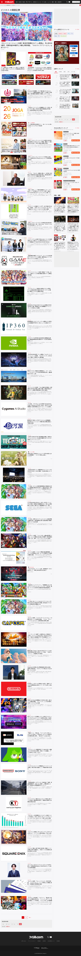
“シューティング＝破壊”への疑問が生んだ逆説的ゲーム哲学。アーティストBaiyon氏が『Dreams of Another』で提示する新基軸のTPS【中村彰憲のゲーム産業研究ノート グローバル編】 (40, 636)
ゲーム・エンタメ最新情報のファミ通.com (8, 5)
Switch (23, 2)
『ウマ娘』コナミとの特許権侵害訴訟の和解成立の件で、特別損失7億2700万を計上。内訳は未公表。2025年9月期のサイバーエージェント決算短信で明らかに (40, 487)
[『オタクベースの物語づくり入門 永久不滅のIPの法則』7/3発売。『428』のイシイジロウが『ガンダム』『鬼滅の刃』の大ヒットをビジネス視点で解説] (14, 211)
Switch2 (20, 2)
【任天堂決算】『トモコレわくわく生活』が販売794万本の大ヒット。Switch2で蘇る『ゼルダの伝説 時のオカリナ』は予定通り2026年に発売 (39, 69)
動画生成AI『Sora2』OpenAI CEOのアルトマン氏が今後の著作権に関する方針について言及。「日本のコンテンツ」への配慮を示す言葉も (40, 652)
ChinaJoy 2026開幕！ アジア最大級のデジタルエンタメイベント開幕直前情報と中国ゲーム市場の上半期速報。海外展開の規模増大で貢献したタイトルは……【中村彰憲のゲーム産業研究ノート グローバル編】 (40, 92)
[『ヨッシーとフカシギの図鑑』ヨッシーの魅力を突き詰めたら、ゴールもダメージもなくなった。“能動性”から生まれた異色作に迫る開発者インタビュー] (73, 200)
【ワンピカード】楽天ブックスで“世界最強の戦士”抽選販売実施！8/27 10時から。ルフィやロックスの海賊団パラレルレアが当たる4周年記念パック (65, 106)
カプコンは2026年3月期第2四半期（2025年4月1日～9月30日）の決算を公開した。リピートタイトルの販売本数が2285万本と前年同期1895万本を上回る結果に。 (40, 623)
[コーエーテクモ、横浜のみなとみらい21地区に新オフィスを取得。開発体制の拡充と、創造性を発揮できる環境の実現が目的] (14, 804)
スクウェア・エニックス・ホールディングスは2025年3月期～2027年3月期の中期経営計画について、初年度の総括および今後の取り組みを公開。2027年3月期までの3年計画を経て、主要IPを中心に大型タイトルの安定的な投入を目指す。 (40, 853)
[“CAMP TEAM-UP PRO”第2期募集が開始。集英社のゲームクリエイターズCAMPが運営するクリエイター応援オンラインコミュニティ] (14, 442)
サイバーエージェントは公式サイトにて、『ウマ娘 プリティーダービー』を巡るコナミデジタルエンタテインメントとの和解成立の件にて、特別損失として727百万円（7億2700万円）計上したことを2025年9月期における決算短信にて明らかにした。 (40, 491)
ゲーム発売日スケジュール (61, 29)
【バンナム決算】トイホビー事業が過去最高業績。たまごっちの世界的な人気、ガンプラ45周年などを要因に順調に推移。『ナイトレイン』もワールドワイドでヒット (40, 553)
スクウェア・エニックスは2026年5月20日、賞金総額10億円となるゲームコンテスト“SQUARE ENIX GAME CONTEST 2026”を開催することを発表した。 (40, 261)
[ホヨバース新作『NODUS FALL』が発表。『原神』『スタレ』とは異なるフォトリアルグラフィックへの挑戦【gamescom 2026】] (75, 84)
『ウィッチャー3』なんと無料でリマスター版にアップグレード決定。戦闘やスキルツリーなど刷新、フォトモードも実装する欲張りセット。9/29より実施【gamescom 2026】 (65, 91)
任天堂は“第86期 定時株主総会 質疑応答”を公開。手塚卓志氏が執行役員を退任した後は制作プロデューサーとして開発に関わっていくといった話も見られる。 (40, 178)
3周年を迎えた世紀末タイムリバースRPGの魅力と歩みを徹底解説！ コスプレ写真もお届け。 (40, 454)
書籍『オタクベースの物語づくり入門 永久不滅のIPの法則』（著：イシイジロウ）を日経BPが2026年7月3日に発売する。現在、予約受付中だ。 (40, 211)
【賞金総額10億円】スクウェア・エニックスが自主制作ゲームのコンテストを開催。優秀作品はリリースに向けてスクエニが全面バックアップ (40, 257)
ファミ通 (29, 127)
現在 (56, 71)
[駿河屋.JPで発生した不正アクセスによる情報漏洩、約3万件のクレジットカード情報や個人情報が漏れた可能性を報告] (14, 425)
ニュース (49, 2)
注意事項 (44, 940)
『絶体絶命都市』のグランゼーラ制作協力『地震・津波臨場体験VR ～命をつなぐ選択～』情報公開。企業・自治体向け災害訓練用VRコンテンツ (40, 784)
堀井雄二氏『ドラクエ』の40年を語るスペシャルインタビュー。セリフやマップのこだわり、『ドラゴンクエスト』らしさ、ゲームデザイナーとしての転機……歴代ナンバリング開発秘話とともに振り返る (73, 246)
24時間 (60, 71)
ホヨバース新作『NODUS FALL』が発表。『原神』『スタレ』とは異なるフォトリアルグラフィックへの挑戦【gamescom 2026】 (65, 84)
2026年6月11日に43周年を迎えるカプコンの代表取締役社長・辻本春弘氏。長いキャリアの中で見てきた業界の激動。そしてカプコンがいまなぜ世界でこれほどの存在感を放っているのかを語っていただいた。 (40, 228)
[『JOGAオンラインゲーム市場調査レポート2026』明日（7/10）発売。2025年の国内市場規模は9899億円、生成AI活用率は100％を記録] (14, 112)
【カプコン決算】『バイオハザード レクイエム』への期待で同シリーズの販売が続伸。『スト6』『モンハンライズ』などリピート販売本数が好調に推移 (40, 619)
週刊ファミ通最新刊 (60, 43)
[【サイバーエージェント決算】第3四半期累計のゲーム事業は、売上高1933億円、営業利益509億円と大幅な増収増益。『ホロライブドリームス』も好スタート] (26, 26)
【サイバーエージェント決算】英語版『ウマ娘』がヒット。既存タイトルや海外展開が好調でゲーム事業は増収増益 (40, 273)
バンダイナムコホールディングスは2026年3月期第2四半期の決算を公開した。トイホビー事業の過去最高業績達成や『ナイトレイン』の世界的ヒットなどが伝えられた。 (40, 557)
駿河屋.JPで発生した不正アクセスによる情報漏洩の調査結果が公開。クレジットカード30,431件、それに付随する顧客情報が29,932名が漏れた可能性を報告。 (40, 425)
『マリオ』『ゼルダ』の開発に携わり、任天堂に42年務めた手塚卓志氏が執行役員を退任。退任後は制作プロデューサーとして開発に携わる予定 (40, 175)
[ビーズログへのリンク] (44, 948)
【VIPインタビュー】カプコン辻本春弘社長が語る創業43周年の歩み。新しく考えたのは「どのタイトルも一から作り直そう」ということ (40, 224)
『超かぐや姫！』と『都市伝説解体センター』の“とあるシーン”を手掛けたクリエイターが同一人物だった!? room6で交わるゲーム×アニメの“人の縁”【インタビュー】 (40, 191)
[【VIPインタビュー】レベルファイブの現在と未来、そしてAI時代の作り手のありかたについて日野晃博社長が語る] (14, 162)
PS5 (27, 2)
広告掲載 (58, 940)
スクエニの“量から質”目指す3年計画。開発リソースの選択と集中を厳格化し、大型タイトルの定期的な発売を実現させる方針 (40, 850)
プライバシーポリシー (32, 940)
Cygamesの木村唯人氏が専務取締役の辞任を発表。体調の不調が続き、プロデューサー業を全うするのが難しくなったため (40, 668)
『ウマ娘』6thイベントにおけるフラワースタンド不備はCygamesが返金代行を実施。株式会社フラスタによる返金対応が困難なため (39, 603)
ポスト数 (73, 71)
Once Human (31, 567)
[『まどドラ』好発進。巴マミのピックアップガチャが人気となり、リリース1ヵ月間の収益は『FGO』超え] (14, 837)
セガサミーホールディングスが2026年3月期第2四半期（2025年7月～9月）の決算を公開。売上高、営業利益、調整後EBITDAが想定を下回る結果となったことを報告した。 (40, 540)
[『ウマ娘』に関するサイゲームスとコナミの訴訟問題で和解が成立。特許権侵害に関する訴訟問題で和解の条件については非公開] (14, 524)
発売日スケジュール (37, 2)
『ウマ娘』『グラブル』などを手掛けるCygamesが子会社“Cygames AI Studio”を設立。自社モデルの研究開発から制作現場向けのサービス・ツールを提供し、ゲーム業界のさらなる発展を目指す (40, 405)
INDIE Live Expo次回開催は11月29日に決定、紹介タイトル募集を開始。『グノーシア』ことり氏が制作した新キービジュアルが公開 (40, 701)
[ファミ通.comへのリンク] (9, 2)
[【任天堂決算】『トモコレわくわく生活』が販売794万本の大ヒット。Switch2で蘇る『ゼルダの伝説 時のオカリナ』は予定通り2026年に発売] (39, 59)
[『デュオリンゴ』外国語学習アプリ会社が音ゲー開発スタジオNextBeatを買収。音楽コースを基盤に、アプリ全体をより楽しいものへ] (14, 754)
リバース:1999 (31, 451)
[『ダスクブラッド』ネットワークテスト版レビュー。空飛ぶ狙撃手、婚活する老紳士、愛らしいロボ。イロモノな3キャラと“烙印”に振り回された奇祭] (73, 219)
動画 (53, 2)
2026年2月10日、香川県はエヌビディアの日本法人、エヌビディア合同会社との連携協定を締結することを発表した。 (40, 343)
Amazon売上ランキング (61, 128)
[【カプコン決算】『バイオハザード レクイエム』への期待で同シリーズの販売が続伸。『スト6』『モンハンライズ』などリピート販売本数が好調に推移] (14, 623)
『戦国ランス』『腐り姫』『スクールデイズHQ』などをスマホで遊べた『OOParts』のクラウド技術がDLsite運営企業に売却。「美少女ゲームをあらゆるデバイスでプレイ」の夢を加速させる (40, 734)
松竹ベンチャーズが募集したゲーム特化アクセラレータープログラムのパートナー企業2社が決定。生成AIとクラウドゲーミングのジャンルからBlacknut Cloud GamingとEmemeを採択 (40, 718)
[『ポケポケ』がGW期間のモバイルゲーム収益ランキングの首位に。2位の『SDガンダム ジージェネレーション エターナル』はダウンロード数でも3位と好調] (14, 820)
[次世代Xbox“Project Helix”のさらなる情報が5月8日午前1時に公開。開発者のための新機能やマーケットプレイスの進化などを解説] (14, 310)
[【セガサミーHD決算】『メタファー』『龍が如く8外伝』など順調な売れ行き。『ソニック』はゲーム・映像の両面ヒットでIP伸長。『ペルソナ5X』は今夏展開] (14, 903)
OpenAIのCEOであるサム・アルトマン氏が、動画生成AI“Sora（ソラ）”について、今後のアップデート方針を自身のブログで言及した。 (40, 656)
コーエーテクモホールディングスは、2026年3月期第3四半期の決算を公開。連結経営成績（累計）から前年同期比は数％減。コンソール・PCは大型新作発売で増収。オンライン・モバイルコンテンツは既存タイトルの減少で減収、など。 (40, 392)
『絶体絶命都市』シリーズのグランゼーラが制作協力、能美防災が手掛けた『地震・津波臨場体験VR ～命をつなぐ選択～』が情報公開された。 (40, 787)
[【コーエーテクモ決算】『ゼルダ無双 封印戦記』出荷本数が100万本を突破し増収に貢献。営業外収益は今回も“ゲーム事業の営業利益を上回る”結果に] (14, 392)
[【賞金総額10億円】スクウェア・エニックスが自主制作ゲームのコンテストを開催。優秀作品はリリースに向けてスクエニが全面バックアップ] (14, 261)
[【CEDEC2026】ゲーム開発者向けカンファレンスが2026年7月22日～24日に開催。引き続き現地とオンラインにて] (14, 475)
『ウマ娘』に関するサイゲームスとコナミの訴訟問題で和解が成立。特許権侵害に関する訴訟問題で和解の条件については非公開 (40, 520)
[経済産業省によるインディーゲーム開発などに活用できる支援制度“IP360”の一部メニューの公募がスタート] (14, 326)
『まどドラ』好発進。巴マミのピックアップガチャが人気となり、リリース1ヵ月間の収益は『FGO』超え (40, 832)
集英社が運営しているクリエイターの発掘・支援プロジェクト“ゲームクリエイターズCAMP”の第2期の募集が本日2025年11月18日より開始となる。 (40, 442)
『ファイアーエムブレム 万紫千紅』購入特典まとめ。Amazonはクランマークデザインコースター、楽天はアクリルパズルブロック (59, 246)
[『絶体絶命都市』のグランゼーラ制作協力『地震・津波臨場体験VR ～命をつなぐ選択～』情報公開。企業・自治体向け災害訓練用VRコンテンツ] (14, 787)
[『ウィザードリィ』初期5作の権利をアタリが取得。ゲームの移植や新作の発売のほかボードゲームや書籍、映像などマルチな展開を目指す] (14, 294)
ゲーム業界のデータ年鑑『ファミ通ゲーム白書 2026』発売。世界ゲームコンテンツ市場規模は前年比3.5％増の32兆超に (13, 69)
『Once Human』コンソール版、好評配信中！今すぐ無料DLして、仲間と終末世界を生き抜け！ (40, 569)
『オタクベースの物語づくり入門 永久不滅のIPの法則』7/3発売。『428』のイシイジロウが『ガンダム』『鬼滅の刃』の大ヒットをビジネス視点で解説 (40, 208)
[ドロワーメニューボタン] (2, 2)
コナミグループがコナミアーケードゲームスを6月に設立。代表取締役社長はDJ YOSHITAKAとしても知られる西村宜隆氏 (39, 866)
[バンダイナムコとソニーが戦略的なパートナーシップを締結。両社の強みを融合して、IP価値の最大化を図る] (14, 771)
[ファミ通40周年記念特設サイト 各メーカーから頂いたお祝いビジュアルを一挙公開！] (14, 129)
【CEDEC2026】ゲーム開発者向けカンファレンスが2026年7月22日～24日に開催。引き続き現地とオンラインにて (40, 471)
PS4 (72, 33)
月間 (68, 71)
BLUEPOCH (30, 456)
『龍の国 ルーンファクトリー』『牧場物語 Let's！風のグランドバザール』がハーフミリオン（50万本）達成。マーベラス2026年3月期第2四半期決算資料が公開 (40, 586)
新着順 (7, 926)
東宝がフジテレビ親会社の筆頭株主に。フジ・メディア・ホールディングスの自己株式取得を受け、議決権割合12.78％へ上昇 (40, 372)
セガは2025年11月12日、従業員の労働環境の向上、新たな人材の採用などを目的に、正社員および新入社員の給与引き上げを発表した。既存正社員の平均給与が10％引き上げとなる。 (40, 508)
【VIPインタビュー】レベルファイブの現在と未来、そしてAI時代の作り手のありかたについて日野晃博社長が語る (40, 158)
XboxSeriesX (63, 36)
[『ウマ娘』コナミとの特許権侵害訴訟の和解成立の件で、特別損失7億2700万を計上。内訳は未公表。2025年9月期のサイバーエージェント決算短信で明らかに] (14, 491)
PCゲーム (30, 2)
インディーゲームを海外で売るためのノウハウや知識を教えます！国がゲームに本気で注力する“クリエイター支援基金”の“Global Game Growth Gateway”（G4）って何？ (40, 240)
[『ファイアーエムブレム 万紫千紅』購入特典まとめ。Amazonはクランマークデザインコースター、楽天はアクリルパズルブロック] (60, 237)
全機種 (56, 33)
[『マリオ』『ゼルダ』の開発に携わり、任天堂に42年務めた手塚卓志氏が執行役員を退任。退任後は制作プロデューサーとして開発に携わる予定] (14, 178)
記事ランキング (58, 69)
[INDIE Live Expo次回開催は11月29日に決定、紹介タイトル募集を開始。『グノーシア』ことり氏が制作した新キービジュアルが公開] (14, 705)
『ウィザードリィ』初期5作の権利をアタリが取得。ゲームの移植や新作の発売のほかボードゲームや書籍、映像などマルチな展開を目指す (39, 290)
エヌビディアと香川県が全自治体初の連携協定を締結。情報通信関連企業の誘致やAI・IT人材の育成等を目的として (40, 339)
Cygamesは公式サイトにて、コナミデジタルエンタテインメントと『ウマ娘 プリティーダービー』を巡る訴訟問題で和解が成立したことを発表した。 (40, 524)
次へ (30, 917)
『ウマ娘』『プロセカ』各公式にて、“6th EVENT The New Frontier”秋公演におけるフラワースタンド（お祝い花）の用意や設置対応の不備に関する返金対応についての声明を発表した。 (40, 606)
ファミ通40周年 (32, 122)
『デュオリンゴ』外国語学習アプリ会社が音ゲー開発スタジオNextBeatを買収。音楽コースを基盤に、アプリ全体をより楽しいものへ (40, 751)
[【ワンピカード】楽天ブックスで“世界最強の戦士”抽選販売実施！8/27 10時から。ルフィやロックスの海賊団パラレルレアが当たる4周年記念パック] (75, 106)
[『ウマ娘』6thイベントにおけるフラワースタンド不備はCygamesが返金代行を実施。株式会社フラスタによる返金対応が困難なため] (14, 606)
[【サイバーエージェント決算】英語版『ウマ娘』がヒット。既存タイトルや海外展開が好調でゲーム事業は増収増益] (14, 277)
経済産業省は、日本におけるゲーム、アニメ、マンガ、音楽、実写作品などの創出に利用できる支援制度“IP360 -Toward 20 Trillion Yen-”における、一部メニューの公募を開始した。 (40, 326)
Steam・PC (57, 36)
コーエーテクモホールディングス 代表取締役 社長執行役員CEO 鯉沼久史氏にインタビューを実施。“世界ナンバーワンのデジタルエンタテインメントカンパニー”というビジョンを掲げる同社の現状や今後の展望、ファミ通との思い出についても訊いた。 (40, 145)
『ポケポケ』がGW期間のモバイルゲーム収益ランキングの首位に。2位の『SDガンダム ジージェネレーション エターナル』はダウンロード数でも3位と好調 (40, 817)
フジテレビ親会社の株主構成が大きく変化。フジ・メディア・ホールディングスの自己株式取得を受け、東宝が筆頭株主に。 (40, 376)
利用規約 (39, 940)
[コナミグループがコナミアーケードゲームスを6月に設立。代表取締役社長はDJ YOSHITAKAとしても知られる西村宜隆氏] (14, 870)
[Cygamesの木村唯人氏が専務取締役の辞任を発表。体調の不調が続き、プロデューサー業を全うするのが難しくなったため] (14, 672)
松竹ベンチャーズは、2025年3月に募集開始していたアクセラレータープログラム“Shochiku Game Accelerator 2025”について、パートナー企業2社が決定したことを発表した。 (40, 722)
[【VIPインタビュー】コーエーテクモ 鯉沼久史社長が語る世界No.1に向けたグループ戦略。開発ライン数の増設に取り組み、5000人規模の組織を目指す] (14, 145)
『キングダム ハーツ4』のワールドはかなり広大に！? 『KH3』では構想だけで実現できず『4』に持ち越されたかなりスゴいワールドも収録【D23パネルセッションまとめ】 (59, 208)
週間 (64, 71)
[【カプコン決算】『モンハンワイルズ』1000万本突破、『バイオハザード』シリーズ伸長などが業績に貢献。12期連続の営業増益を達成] (14, 886)
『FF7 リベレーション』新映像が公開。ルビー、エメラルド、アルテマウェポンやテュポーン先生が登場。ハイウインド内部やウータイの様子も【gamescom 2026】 (65, 99)
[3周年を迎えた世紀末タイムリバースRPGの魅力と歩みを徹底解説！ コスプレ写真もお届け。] (14, 458)
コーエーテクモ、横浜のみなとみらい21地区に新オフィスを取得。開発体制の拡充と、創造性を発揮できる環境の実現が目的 (40, 800)
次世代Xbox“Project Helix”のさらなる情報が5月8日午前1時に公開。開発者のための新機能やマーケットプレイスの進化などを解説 (39, 306)
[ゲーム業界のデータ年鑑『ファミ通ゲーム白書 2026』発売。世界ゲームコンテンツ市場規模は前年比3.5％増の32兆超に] (13, 59)
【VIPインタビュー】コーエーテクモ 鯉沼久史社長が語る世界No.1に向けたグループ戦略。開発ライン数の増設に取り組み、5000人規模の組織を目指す (40, 142)
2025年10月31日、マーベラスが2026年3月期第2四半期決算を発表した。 (39, 590)
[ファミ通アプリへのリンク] (36, 948)
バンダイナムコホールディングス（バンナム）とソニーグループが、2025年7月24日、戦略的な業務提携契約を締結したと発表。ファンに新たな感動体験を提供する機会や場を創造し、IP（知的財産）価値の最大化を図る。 (40, 771)
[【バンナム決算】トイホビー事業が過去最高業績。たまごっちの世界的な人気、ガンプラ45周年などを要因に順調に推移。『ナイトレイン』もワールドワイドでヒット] (14, 557)
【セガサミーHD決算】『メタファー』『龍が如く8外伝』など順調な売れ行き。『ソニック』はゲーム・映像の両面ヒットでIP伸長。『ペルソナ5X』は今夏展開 (40, 899)
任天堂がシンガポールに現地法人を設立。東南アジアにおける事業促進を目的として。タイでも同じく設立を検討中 (40, 685)
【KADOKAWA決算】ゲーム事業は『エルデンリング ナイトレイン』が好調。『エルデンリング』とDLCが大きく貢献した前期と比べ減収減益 (40, 356)
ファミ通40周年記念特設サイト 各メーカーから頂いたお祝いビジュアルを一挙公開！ (40, 125)
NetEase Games (30, 571)
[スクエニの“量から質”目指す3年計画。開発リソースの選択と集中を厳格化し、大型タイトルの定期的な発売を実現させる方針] (14, 853)
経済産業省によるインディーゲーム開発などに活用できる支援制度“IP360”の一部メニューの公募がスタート (40, 323)
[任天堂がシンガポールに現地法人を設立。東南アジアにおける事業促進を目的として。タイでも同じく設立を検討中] (14, 689)
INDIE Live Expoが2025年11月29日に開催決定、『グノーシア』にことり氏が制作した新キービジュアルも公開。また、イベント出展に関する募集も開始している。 (40, 705)
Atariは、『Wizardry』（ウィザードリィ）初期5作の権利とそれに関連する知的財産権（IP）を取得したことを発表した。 (40, 293)
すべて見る (77, 29)
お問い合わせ (23, 940)
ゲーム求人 (44, 2)
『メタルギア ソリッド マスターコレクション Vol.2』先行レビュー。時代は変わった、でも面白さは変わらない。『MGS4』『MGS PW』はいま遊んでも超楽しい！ (59, 227)
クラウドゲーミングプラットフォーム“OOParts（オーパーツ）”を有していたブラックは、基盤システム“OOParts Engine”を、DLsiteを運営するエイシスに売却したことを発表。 (40, 738)
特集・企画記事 (58, 2)
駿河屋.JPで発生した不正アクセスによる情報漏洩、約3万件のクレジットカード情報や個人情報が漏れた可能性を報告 (39, 422)
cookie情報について (51, 940)
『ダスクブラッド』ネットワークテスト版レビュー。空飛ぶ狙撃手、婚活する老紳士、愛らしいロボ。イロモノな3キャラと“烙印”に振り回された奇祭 (73, 227)
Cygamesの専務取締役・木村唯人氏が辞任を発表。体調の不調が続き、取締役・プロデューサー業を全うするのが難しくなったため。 (40, 672)
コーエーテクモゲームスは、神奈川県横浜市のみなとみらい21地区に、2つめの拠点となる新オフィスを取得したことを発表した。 (40, 804)
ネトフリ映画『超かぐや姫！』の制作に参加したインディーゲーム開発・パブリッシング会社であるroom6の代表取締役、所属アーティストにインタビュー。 (40, 195)
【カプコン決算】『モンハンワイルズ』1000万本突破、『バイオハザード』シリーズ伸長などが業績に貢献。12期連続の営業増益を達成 (40, 882)
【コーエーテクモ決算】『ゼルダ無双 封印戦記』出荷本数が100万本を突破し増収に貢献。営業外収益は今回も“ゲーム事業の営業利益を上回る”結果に (40, 389)
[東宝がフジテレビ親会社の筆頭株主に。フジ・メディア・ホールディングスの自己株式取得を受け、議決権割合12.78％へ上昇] (14, 376)
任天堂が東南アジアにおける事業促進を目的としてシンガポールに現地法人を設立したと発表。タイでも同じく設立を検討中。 (40, 688)
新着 (17, 2)
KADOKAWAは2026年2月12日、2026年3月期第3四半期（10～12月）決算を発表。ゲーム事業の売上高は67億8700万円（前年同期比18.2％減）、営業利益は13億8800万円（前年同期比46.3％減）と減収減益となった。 (39, 359)
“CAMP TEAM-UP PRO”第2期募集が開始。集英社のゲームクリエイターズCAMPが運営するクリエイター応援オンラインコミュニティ (40, 438)
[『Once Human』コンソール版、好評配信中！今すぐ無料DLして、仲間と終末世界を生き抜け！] (14, 573)
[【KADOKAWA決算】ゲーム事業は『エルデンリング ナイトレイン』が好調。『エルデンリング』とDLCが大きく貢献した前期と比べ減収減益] (14, 359)
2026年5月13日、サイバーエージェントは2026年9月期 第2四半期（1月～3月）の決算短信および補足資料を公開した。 (39, 277)
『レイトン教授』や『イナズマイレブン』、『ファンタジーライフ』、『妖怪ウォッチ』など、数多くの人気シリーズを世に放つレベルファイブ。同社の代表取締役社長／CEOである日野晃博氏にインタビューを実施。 (40, 162)
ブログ (29, 89)
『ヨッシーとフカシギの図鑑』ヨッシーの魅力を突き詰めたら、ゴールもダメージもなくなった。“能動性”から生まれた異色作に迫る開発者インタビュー (73, 208)
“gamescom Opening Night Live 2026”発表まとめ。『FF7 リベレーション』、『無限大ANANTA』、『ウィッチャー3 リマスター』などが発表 (65, 76)
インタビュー (30, 138)
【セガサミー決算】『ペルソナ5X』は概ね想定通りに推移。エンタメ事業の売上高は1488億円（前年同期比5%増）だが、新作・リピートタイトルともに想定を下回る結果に (40, 537)
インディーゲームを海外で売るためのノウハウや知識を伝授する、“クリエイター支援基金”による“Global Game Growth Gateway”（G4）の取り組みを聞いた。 (40, 244)
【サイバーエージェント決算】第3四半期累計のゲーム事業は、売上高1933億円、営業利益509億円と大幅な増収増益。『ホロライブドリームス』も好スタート (26, 45)
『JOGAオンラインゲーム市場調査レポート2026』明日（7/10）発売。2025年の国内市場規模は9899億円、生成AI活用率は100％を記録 (40, 109)
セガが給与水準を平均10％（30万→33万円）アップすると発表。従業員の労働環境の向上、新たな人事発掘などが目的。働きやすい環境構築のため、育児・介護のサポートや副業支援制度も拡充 (40, 504)
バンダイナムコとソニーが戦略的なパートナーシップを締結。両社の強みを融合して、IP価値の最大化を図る (40, 767)
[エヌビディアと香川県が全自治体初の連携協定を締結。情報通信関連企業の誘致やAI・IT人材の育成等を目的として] (14, 343)
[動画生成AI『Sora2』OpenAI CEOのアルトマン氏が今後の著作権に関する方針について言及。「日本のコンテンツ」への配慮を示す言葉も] (14, 656)
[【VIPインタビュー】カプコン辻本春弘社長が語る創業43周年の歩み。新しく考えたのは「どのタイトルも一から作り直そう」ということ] (14, 228)
